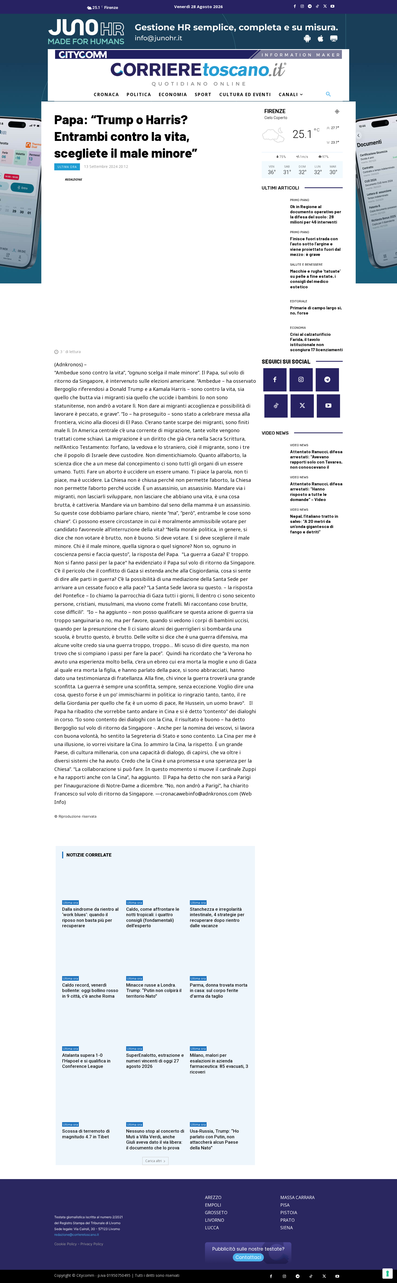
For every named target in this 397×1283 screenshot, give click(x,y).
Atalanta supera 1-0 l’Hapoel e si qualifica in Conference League (86, 1060)
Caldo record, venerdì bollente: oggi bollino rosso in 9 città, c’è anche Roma (90, 990)
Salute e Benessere (306, 264)
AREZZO (213, 1197)
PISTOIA (288, 1213)
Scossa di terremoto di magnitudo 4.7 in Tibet (86, 1133)
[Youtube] (332, 6)
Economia (298, 327)
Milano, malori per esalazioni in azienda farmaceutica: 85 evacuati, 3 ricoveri (219, 1063)
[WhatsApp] (225, 338)
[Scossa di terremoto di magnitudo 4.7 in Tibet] (91, 1102)
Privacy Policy (91, 1244)
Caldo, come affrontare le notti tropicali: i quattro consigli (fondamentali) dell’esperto (152, 917)
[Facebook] (294, 6)
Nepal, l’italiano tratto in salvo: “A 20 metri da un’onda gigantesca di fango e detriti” (314, 523)
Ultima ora (67, 167)
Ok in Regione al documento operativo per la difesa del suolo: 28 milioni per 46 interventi (315, 214)
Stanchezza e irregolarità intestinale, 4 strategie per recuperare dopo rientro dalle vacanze (217, 917)
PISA (285, 1205)
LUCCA (212, 1228)
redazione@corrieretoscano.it (76, 1235)
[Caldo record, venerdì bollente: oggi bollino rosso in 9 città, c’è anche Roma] (91, 955)
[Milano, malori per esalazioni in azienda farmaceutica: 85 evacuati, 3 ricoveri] (219, 1026)
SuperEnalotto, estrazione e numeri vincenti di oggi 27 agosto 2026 (155, 1060)
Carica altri (153, 1161)
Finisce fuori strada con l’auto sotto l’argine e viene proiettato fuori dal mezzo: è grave (315, 246)
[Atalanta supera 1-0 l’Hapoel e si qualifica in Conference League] (91, 1026)
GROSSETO (216, 1213)
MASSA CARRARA (297, 1197)
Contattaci (248, 1257)
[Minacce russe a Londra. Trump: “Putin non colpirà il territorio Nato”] (155, 955)
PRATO (287, 1220)
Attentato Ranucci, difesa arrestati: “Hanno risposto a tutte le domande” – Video (316, 491)
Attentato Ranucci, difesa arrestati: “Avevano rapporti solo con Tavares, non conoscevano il (316, 459)
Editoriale (298, 301)
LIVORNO (214, 1220)
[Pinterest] (213, 338)
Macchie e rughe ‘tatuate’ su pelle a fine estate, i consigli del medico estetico (315, 278)
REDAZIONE (73, 179)
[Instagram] (302, 6)
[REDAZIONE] (59, 179)
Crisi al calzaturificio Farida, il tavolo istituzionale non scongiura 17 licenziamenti (316, 341)
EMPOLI (213, 1205)
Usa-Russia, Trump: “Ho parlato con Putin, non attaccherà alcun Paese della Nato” (214, 1139)
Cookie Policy (65, 1244)
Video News (299, 445)
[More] (250, 338)
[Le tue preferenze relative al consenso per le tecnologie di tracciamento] (387, 1273)
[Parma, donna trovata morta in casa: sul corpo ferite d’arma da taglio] (219, 955)
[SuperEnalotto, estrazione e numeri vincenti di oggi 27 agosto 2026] (155, 1026)
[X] (325, 6)
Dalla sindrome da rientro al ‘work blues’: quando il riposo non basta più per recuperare (90, 917)
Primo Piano (299, 200)
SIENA (286, 1228)
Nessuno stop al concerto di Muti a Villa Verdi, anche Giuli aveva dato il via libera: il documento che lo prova (155, 1139)
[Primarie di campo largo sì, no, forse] (274, 308)
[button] (328, 94)
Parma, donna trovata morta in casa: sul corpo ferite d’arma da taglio (218, 990)
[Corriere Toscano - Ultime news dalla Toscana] (198, 74)
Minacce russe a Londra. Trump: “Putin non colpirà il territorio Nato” (153, 990)
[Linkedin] (238, 338)
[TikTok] (317, 6)
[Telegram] (310, 6)
